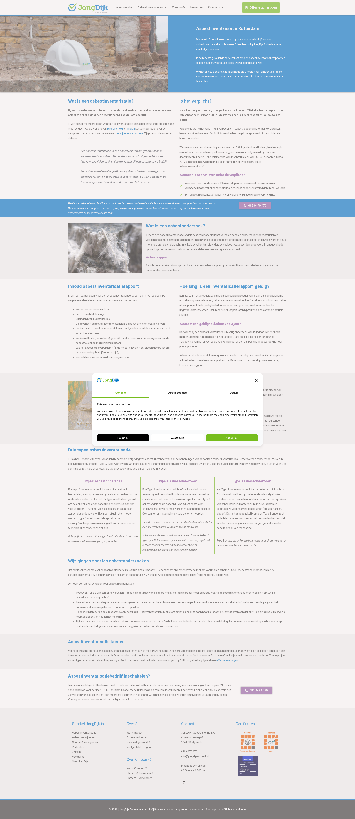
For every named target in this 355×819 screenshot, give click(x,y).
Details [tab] (234, 392)
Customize (177, 437)
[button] (256, 380)
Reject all (123, 437)
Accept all (232, 437)
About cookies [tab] (177, 392)
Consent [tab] (120, 392)
